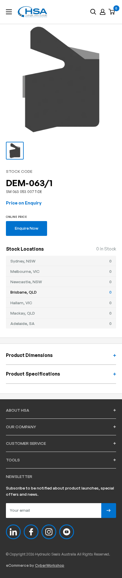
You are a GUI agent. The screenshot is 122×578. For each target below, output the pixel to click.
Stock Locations (25, 249)
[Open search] (93, 12)
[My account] (102, 12)
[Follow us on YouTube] (66, 531)
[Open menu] (9, 11)
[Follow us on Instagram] (48, 531)
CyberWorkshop (49, 565)
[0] (112, 12)
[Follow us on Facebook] (31, 531)
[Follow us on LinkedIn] (13, 531)
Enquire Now (26, 228)
